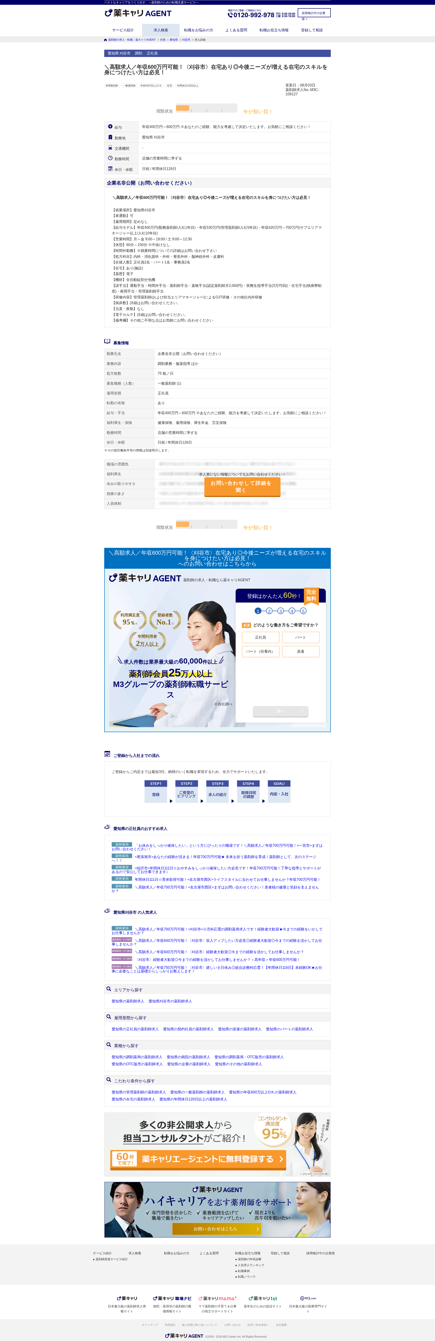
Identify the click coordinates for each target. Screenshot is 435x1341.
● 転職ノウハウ (245, 1276)
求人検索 (161, 30)
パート (300, 637)
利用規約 (170, 1324)
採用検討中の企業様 (320, 1253)
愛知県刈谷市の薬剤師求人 (170, 1001)
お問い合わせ (232, 1324)
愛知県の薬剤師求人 (128, 1001)
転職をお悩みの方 (198, 30)
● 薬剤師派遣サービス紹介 (110, 1259)
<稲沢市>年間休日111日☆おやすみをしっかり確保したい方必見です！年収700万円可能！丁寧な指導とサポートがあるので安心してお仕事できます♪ (216, 870)
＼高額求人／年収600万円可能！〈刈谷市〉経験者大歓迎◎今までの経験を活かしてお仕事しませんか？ (219, 952)
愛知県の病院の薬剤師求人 (188, 1057)
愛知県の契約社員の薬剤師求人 (188, 1029)
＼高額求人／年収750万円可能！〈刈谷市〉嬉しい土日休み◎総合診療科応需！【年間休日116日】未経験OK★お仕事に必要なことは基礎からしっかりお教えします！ (217, 969)
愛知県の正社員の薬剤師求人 (135, 1029)
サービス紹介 (123, 30)
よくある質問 (236, 30)
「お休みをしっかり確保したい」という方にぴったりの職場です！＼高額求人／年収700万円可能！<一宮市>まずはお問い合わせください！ (217, 847)
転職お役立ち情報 (274, 30)
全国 (162, 39)
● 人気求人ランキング (249, 1265)
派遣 (300, 651)
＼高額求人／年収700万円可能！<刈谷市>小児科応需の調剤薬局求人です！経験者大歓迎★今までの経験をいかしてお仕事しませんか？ (217, 931)
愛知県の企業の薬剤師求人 (189, 1064)
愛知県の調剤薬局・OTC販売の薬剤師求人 (249, 1057)
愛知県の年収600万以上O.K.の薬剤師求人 (263, 1092)
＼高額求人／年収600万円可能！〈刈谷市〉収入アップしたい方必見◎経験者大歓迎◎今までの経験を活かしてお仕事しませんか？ (217, 942)
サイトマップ (150, 1324)
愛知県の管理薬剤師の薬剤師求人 (139, 1092)
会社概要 (282, 1324)
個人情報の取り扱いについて (200, 1324)
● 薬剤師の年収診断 (248, 1259)
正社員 (260, 637)
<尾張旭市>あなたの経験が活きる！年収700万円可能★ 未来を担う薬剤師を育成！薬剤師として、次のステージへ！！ (214, 858)
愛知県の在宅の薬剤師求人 (133, 1099)
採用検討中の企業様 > (313, 14)
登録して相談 (312, 30)
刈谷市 (186, 39)
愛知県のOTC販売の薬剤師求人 (137, 1064)
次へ (280, 711)
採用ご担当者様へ (258, 1324)
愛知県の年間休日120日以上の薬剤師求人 (193, 1099)
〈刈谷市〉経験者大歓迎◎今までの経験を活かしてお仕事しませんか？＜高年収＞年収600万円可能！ (217, 960)
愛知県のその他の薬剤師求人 (238, 1064)
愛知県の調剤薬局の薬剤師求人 (137, 1057)
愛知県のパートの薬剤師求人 (289, 1029)
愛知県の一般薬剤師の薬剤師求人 (197, 1092)
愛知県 (174, 39)
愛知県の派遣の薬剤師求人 (240, 1029)
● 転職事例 (242, 1271)
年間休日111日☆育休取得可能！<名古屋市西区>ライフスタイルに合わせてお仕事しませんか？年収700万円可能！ (228, 879)
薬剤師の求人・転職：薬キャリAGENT (132, 39)
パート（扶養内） (260, 651)
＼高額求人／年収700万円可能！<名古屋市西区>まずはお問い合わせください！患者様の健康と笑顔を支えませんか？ (215, 889)
